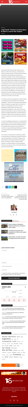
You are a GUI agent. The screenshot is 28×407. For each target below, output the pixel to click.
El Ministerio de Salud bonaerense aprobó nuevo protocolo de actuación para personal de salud (20, 197)
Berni (12, 339)
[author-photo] (14, 210)
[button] (2, 2)
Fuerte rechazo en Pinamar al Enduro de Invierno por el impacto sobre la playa (16, 226)
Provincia (17, 354)
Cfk (17, 339)
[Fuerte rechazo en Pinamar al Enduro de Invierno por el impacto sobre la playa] (4, 226)
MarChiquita (14, 348)
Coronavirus (6, 341)
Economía (8, 343)
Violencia (3, 359)
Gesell (3, 345)
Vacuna (16, 357)
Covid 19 (18, 341)
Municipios (3, 27)
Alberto (18, 336)
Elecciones (16, 343)
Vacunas (20, 357)
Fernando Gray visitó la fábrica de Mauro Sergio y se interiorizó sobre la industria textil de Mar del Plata (14, 322)
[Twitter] (9, 187)
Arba (22, 336)
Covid (14, 341)
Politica (7, 354)
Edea (12, 343)
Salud (6, 357)
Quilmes (23, 354)
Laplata (10, 345)
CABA (15, 339)
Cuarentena (4, 343)
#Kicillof (4, 336)
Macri (18, 345)
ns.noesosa (14, 212)
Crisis (22, 341)
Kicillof (6, 345)
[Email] (15, 187)
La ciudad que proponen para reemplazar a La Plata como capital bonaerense (17, 232)
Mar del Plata (7, 350)
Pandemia (14, 352)
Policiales (3, 354)
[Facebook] (6, 187)
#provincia (12, 336)
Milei (23, 350)
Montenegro (4, 352)
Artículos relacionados (6, 220)
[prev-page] (2, 243)
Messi (20, 350)
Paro (21, 352)
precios (11, 354)
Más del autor (16, 220)
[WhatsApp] (12, 187)
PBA (24, 352)
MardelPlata (15, 350)
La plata (14, 345)
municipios (9, 352)
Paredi (18, 352)
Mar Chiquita (6, 347)
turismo (11, 357)
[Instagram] (14, 215)
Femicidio (21, 343)
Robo (3, 357)
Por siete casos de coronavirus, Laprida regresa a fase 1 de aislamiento (7, 196)
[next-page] (4, 243)
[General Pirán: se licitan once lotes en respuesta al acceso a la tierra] (4, 238)
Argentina (6, 338)
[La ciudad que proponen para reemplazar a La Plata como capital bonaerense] (4, 232)
